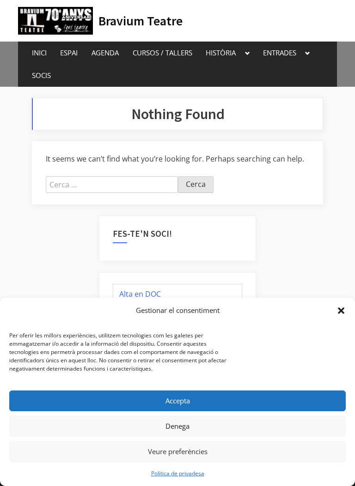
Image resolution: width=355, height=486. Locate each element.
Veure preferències (178, 451)
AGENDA (105, 52)
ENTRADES (279, 52)
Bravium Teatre (140, 20)
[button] (341, 310)
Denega (177, 426)
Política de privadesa (177, 473)
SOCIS (41, 75)
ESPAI (69, 52)
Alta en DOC (140, 294)
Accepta (177, 400)
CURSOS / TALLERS (162, 52)
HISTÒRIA (221, 52)
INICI (39, 52)
